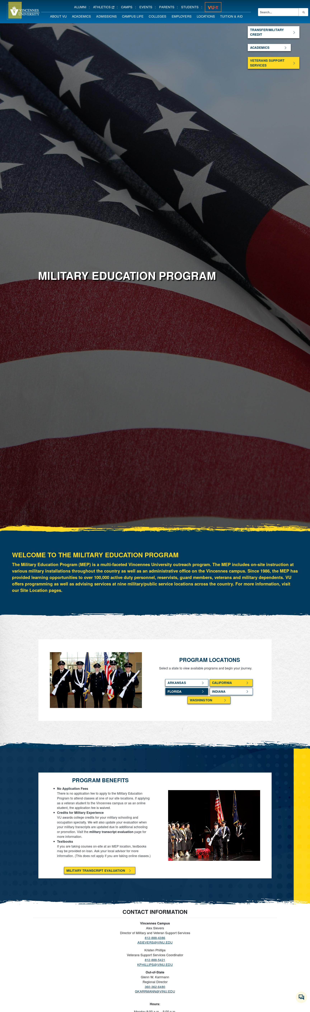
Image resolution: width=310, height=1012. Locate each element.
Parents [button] (168, 6)
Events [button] (147, 6)
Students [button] (191, 6)
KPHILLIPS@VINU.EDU (155, 964)
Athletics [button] (105, 6)
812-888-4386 (155, 937)
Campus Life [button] (134, 16)
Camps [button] (128, 6)
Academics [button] (82, 16)
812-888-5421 (155, 959)
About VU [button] (59, 16)
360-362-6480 (155, 986)
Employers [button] (183, 16)
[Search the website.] (303, 12)
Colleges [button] (159, 16)
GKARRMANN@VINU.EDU (155, 991)
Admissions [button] (107, 16)
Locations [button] (207, 16)
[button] (19, 11)
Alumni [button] (81, 6)
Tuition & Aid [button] (232, 16)
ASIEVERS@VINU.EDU (155, 942)
